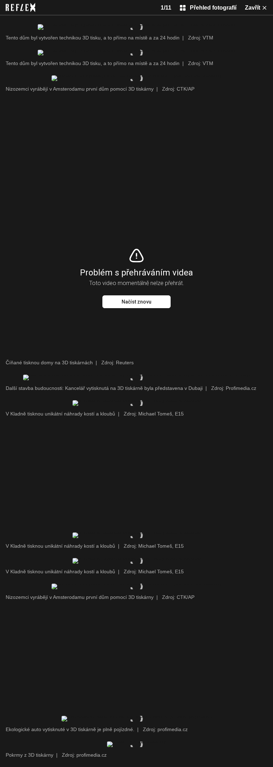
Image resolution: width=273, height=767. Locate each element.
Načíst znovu (136, 302)
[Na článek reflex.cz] (20, 7)
